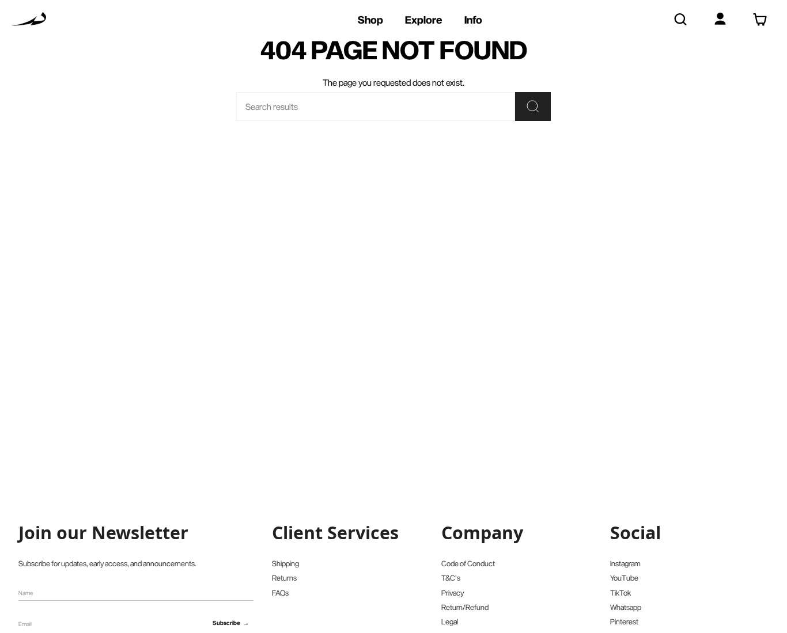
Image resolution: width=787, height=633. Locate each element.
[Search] (680, 19)
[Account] (720, 19)
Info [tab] (473, 19)
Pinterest (624, 621)
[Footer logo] (65, 493)
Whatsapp (625, 607)
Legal (449, 621)
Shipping (285, 563)
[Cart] (759, 19)
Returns (284, 577)
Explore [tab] (423, 19)
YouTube (624, 577)
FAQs (280, 592)
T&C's (450, 577)
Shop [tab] (370, 19)
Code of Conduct (468, 563)
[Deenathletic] (29, 19)
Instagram (625, 563)
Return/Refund (465, 607)
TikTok (620, 592)
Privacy (452, 592)
